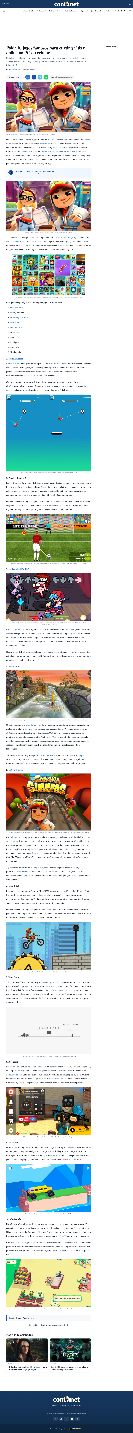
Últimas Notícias (28, 11)
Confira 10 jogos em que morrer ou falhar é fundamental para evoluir (69, 1368)
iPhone (52, 143)
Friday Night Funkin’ (19, 317)
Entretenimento (70, 11)
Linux (31, 241)
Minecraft (27, 151)
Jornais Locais (96, 11)
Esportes (84, 11)
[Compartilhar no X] (40, 77)
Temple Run (60, 151)
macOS (23, 241)
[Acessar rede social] (112, 10)
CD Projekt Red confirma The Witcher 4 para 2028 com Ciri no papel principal (27, 1368)
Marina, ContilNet (15, 69)
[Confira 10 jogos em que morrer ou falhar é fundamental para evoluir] (70, 1350)
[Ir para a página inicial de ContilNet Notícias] (66, 1399)
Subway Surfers (47, 151)
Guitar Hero (70, 629)
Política (59, 11)
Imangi (26, 724)
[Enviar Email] (130, 10)
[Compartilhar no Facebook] (34, 77)
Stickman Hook (74, 151)
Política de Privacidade (70, 1406)
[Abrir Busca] (130, 4)
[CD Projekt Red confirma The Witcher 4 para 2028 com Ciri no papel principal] (27, 1350)
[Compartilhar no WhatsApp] (46, 77)
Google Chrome (53, 982)
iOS (73, 237)
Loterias (107, 11)
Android (43, 143)
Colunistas (41, 11)
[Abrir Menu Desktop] (4, 11)
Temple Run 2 (16, 322)
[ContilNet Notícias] (66, 4)
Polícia (51, 11)
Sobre (54, 1406)
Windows (15, 241)
